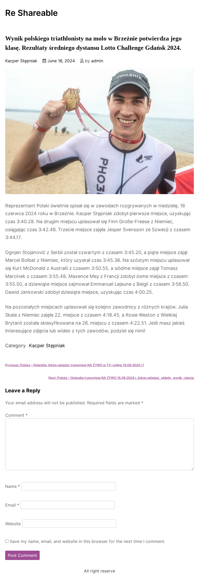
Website (13, 523)
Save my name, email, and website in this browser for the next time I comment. (87, 541)
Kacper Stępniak (21, 60)
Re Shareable (31, 13)
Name (12, 486)
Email (12, 505)
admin (97, 60)
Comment (16, 415)
